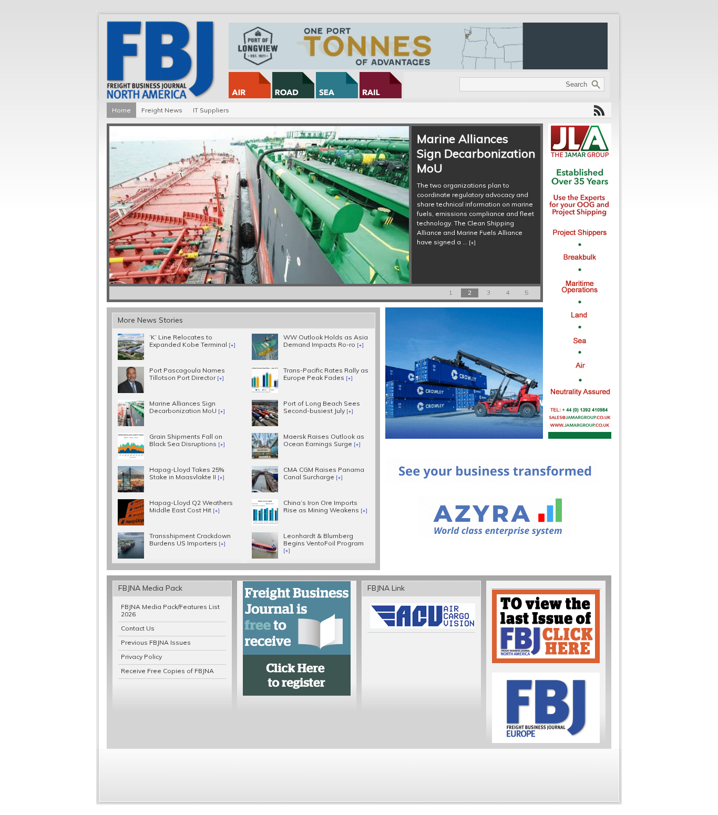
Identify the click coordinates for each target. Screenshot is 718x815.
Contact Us (138, 628)
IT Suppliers (211, 110)
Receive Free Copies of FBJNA (167, 671)
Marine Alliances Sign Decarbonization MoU (476, 153)
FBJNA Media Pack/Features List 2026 (170, 610)
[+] (472, 242)
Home (121, 110)
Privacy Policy (141, 657)
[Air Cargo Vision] (422, 626)
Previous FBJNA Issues (156, 642)
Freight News (161, 110)
